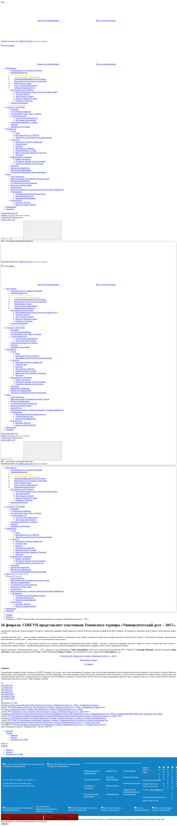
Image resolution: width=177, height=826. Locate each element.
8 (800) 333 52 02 (8, 215)
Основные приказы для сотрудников (30, 161)
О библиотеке (16, 192)
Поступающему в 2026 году (22, 75)
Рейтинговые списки (23, 83)
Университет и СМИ (19, 739)
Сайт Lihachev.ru (17, 177)
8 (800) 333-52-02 (25, 41)
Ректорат (19, 146)
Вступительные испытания (91, 795)
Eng (2, 2)
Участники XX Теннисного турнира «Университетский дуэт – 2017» (88, 656)
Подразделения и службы (25, 151)
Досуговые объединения (25, 120)
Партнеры (15, 166)
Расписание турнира (88, 660)
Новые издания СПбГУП (25, 205)
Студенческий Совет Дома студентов (26, 114)
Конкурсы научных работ (21, 185)
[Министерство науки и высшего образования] (98, 809)
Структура (15, 140)
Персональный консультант (22, 817)
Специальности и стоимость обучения (26, 70)
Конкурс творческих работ (26, 99)
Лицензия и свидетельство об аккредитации (33, 138)
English (11, 46)
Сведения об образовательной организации (28, 172)
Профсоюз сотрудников (20, 127)
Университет (11, 129)
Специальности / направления (92, 772)
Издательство (16, 200)
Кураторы (15, 109)
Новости (9, 617)
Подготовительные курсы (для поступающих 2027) (36, 92)
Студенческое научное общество (24, 183)
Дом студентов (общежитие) (25, 86)
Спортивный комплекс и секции (24, 122)
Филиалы (19, 155)
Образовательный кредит (24, 88)
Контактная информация (21, 170)
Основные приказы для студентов (29, 164)
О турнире (88, 664)
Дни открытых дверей (24, 96)
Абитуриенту (11, 68)
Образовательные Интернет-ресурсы (30, 194)
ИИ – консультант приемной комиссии (17, 241)
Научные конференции (20, 181)
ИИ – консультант (61, 817)
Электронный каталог (24, 196)
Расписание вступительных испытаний (30, 81)
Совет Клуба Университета (26, 118)
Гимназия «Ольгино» (24, 101)
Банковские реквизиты (20, 168)
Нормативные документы (21, 157)
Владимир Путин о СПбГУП (27, 135)
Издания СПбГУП (22, 203)
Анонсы (14, 737)
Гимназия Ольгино (132, 783)
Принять (5, 824)
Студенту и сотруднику (15, 107)
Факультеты (112, 771)
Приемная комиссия (19, 73)
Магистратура (112, 787)
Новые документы (23, 159)
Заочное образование (19, 103)
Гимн (17, 133)
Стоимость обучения (89, 787)
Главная (9, 615)
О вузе (13, 131)
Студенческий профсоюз (21, 112)
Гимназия (10, 209)
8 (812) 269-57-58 (8, 220)
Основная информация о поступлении (30, 79)
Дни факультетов (22, 94)
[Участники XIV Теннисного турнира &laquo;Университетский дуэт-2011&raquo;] (11, 696)
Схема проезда (130, 777)
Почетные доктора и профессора (28, 142)
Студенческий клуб (19, 116)
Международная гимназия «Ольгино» (31, 153)
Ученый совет (21, 144)
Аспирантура (16, 187)
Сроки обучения (92, 779)
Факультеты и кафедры (24, 148)
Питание (14, 125)
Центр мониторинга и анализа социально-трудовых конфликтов (37, 190)
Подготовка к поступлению (22, 90)
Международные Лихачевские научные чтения (30, 179)
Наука (8, 174)
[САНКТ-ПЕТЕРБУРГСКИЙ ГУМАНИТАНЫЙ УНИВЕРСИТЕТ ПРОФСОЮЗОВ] (43, 765)
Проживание (11, 207)
